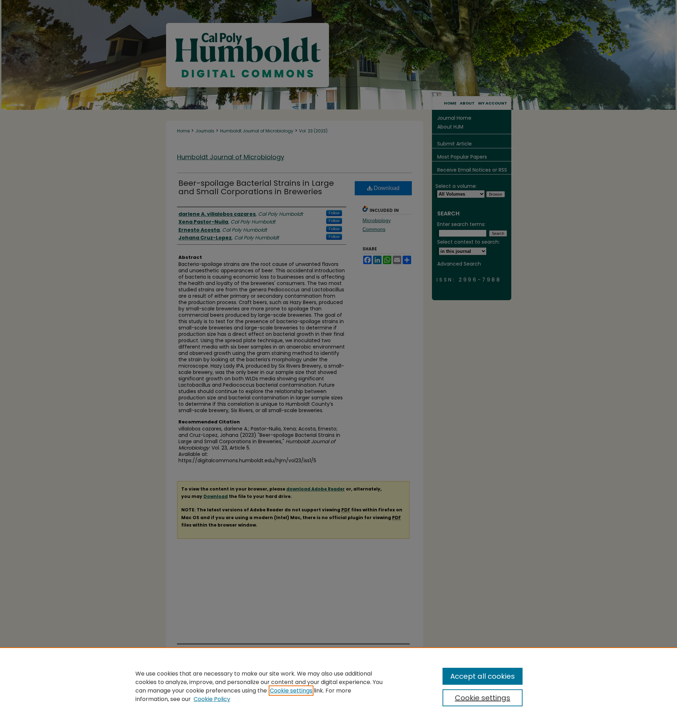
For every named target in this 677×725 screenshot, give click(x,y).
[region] (338, 686)
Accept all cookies (482, 676)
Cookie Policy (212, 699)
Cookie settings (291, 691)
